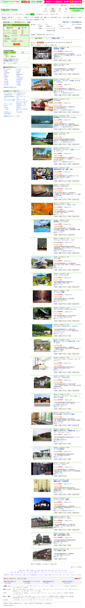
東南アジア (36, 572)
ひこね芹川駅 (7, 69)
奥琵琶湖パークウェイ (22, 105)
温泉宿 (40, 26)
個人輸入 (52, 586)
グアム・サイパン (44, 572)
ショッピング (16, 586)
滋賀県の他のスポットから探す (12, 116)
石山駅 (5, 78)
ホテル (9, 54)
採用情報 (11, 603)
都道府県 (40, 34)
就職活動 (51, 596)
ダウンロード (75, 589)
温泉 (24, 574)
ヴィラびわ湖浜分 (59, 449)
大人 (13, 35)
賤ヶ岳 (5, 105)
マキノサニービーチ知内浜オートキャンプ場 (22, 102)
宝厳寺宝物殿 (7, 113)
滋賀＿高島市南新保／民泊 (62, 535)
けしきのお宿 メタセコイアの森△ (64, 414)
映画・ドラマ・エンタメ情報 (34, 591)
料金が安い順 (54, 42)
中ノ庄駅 (19, 69)
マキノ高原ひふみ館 (60, 550)
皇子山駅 (6, 84)
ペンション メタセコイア (62, 377)
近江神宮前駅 (20, 78)
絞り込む (78, 28)
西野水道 (19, 107)
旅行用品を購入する (49, 581)
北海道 (20, 570)
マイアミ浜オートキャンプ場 (22, 97)
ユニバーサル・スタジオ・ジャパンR (72, 574)
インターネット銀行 (35, 593)
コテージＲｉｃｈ (59, 65)
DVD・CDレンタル (59, 589)
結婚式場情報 (16, 598)
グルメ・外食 (41, 596)
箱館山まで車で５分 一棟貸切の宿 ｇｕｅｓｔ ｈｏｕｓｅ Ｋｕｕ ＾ (67, 431)
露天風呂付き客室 (51, 30)
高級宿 (40, 28)
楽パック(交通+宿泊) (32, 574)
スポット (52, 34)
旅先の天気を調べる (69, 581)
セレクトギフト (45, 586)
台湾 (21, 572)
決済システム (49, 600)
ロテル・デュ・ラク (60, 134)
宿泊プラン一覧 (58, 58)
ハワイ (51, 572)
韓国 (12, 572)
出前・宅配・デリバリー (31, 596)
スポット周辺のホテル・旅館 (21, 19)
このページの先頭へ (77, 567)
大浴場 (61, 26)
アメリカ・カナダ (58, 572)
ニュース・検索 (16, 596)
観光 (46, 574)
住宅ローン (60, 593)
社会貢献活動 (48, 603)
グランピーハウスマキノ (61, 186)
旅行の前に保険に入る (10, 581)
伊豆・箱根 (37, 570)
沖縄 (65, 570)
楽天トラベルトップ (8, 19)
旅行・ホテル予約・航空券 (19, 589)
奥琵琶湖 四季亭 (59, 48)
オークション (23, 586)
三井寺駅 (19, 83)
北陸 (46, 570)
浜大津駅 (6, 83)
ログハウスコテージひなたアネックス (65, 309)
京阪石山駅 (19, 79)
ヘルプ (42, 5)
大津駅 (5, 79)
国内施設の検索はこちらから (11, 60)
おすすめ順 (47, 42)
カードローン (44, 593)
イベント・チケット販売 (40, 589)
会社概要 (5, 603)
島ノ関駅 (6, 81)
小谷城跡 (6, 109)
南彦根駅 (6, 76)
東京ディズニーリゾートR (55, 574)
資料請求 (31, 603)
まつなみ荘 (57, 100)
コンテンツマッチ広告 (26, 600)
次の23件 (54, 45)
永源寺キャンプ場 (21, 99)
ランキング (41, 574)
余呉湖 (5, 107)
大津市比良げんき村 (21, 93)
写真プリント (23, 598)
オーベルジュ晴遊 (59, 292)
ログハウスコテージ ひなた (62, 518)
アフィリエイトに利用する (11, 63)
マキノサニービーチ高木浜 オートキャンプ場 (9, 100)
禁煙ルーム (49, 26)
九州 (62, 570)
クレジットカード (52, 593)
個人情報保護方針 (39, 603)
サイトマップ (57, 5)
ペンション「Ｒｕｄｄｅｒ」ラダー (64, 240)
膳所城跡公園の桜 (8, 94)
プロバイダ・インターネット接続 (55, 598)
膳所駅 (18, 72)
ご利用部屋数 (7, 38)
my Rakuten (66, 586)
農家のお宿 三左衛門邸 (61, 481)
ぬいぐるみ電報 (31, 598)
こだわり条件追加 (78, 24)
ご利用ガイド (49, 5)
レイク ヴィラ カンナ (61, 275)
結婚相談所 (62, 596)
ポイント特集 (16, 587)
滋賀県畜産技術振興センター (9, 97)
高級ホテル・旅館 (8, 574)
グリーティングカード (41, 598)
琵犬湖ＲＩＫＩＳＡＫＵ (61, 221)
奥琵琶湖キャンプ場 (21, 104)
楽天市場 (72, 5)
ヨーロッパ (65, 572)
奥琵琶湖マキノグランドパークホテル (65, 117)
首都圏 (31, 570)
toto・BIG (23, 591)
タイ (25, 572)
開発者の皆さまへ (18, 603)
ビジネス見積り (16, 600)
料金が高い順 (61, 42)
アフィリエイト (41, 600)
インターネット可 (51, 28)
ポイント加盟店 (24, 587)
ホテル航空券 (12, 56)
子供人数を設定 (24, 35)
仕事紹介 (56, 596)
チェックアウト (7, 33)
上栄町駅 (19, 84)
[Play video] (42, 468)
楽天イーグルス (50, 589)
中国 (56, 570)
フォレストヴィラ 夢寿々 (62, 499)
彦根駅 (5, 71)
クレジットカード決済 (65, 28)
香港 (18, 572)
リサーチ (35, 600)
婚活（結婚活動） (70, 596)
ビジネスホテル (18, 574)
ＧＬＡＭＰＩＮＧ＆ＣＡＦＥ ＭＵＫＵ (66, 326)
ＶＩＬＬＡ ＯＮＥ (60, 464)
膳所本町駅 (19, 74)
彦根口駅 (19, 71)
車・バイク (38, 586)
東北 (24, 570)
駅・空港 (46, 34)
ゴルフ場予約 (30, 589)
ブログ (22, 596)
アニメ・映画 (68, 589)
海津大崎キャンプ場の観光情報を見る (73, 22)
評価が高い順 (68, 42)
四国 (59, 570)
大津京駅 (19, 81)
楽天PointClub (73, 586)
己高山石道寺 (20, 112)
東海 (49, 570)
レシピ (46, 596)
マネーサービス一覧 (17, 594)
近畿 (52, 570)
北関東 (27, 570)
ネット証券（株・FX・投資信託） (21, 593)
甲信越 (42, 570)
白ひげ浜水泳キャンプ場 (9, 93)
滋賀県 (31, 19)
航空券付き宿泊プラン (69, 93)
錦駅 (5, 74)
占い (19, 591)
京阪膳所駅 (6, 72)
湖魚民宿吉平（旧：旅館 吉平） (64, 169)
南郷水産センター (21, 94)
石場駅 (18, 76)
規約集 (26, 603)
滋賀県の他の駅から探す (11, 87)
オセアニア (71, 572)
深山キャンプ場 (7, 104)
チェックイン (7, 30)
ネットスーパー (59, 586)
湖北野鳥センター (8, 112)
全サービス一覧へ (22, 578)
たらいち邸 (57, 258)
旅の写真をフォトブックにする (32, 581)
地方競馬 (15, 591)
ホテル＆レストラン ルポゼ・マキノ (65, 204)
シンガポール (30, 572)
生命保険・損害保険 (68, 593)
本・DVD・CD (30, 586)
